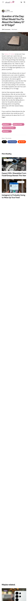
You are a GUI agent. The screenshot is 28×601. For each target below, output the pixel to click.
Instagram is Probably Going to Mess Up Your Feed (13, 196)
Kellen (8, 10)
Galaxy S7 (7, 124)
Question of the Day (9, 127)
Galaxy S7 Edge (19, 124)
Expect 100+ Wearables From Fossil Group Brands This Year (14, 174)
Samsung (7, 131)
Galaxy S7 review (9, 54)
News (5, 590)
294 (6, 29)
